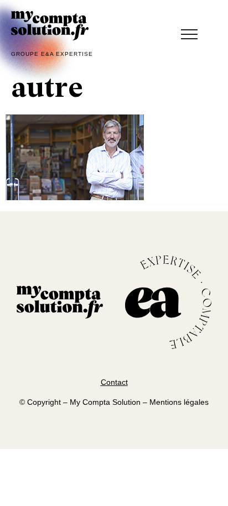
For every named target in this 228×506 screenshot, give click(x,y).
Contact (114, 382)
